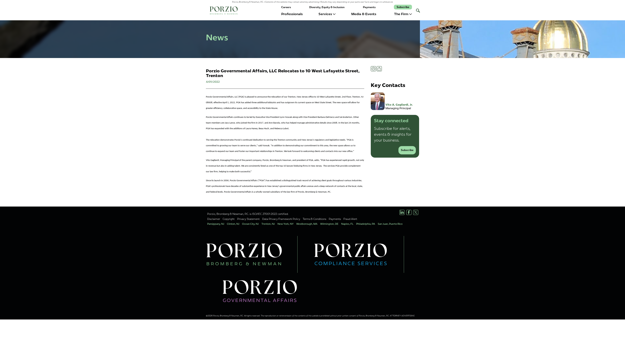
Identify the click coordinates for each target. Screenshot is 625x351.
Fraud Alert (350, 219)
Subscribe (403, 7)
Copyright (229, 219)
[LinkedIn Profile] (402, 212)
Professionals (292, 14)
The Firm (401, 14)
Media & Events (363, 14)
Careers (286, 7)
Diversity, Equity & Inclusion (327, 7)
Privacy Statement (248, 219)
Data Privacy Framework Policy (281, 219)
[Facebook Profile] (408, 212)
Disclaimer (213, 219)
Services (325, 14)
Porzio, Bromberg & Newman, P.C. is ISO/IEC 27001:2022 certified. (247, 213)
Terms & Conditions (314, 219)
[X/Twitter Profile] (415, 212)
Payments (369, 7)
